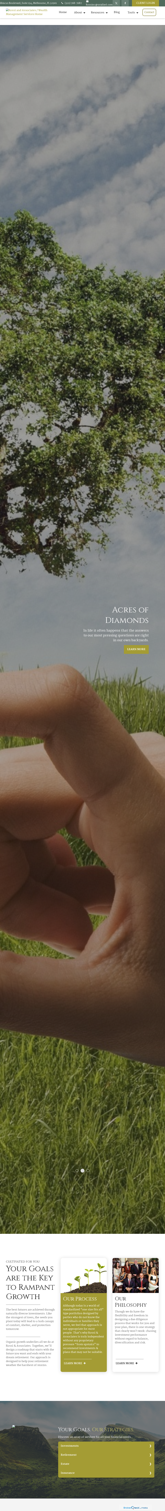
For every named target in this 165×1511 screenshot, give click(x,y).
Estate (65, 1464)
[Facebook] (125, 3)
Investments (70, 1446)
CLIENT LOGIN (145, 3)
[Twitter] (116, 3)
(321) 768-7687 (73, 3)
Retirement (69, 1455)
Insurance (68, 1473)
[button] (63, 12)
